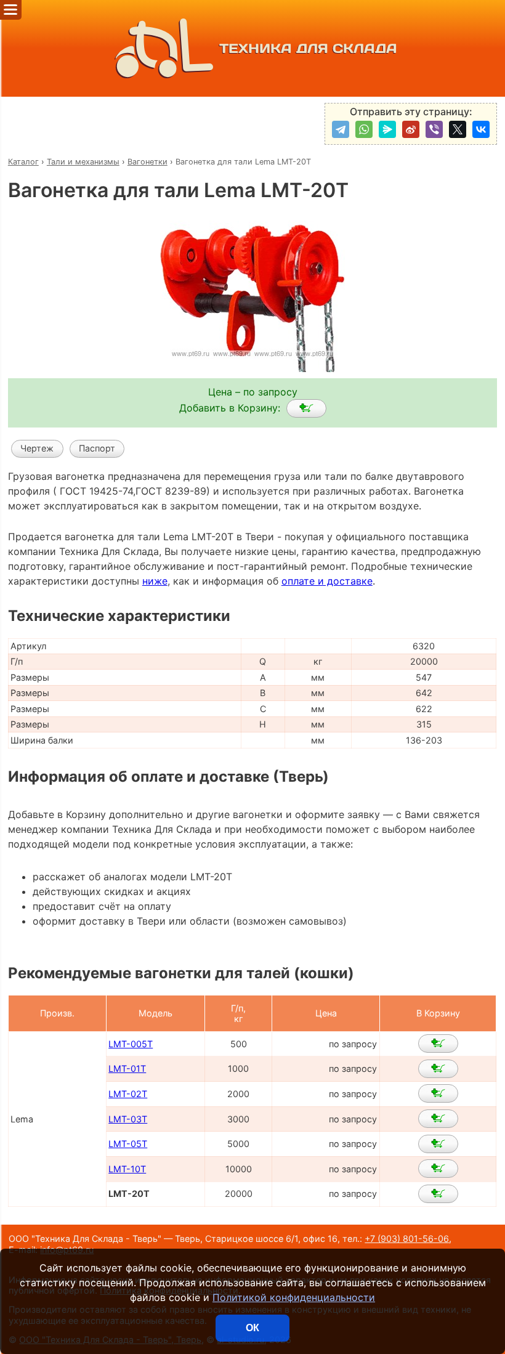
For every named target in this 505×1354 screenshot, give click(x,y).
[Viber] (434, 129)
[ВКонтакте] (481, 129)
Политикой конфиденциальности (293, 1297)
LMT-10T (127, 1169)
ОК (252, 1328)
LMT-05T (127, 1143)
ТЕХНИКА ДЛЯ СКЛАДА (308, 48)
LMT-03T (127, 1119)
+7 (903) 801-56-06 (407, 1238)
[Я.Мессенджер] (387, 129)
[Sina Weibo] (410, 129)
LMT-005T (130, 1044)
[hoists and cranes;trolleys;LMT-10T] (438, 1168)
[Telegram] (340, 129)
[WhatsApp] (364, 129)
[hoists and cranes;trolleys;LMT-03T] (438, 1118)
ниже (155, 581)
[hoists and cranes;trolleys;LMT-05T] (438, 1144)
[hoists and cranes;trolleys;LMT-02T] (438, 1093)
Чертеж (37, 448)
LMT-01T (127, 1068)
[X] (457, 129)
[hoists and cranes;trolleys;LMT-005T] (438, 1043)
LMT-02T (127, 1093)
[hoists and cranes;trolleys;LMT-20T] (306, 408)
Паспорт (97, 448)
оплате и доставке (327, 581)
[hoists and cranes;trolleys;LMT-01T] (438, 1069)
